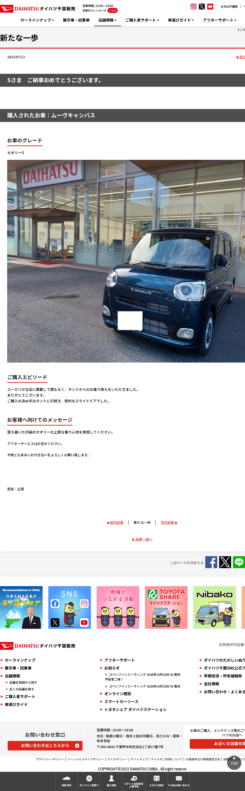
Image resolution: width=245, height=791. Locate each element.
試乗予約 (66, 785)
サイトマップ (139, 759)
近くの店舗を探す (21, 689)
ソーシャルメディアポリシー (85, 759)
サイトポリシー (117, 759)
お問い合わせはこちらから (45, 745)
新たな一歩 (142, 522)
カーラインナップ (35, 20)
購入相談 (111, 785)
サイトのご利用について (167, 759)
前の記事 (116, 522)
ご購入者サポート (140, 20)
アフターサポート (218, 20)
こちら (113, 10)
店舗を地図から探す (23, 682)
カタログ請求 (229, 6)
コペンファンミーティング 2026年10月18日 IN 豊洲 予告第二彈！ (144, 677)
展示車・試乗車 (76, 20)
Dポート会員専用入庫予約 (134, 785)
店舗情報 (106, 20)
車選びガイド (179, 20)
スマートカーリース (121, 701)
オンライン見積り (89, 785)
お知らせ (112, 668)
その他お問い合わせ (178, 785)
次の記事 (167, 522)
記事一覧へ (144, 539)
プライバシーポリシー (49, 759)
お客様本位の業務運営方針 (203, 759)
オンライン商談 (117, 693)
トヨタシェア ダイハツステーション (135, 709)
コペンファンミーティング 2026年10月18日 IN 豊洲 (144, 686)
